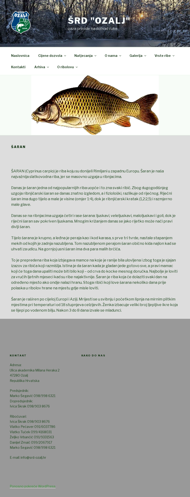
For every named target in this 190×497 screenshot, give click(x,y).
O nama (111, 56)
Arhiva (39, 67)
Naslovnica (20, 56)
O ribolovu (65, 67)
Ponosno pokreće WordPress (33, 486)
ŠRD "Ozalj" (99, 21)
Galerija (136, 56)
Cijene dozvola (50, 56)
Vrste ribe (163, 56)
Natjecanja (83, 56)
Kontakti (18, 67)
